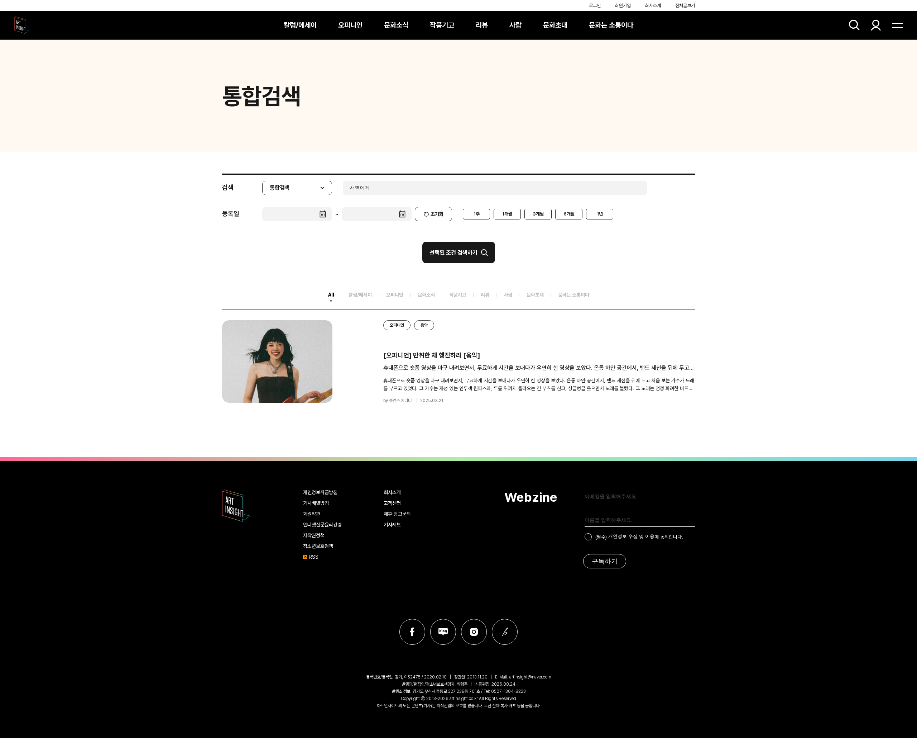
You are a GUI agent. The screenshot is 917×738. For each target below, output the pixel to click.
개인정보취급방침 (320, 492)
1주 (477, 214)
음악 (424, 325)
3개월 (538, 214)
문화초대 (555, 25)
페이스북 (412, 632)
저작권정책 (314, 535)
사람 (515, 25)
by (397, 400)
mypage (875, 25)
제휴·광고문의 (397, 514)
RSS (313, 557)
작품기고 (442, 25)
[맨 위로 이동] (892, 713)
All (331, 295)
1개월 (507, 214)
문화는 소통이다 (611, 25)
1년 (600, 214)
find (854, 25)
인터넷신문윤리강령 (322, 525)
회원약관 (311, 514)
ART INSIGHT (236, 505)
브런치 (505, 632)
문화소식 (396, 25)
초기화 (437, 214)
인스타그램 (474, 632)
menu (897, 25)
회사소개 (653, 5)
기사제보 (392, 525)
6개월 (569, 214)
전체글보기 (685, 5)
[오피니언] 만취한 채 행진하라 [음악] (431, 355)
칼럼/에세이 (300, 25)
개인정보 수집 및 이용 (631, 536)
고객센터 (392, 503)
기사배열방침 (316, 503)
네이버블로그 (443, 632)
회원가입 (623, 5)
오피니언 (350, 25)
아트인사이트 (21, 25)
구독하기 (605, 561)
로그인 (595, 5)
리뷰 (482, 25)
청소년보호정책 (318, 546)
